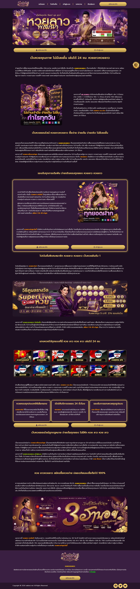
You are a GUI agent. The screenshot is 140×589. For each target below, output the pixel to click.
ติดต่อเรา (91, 4)
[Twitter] (120, 586)
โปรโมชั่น (53, 4)
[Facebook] (115, 586)
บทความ (79, 4)
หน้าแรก (42, 4)
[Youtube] (125, 586)
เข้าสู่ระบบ (66, 4)
